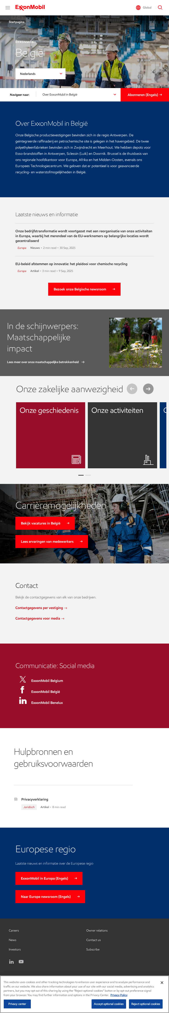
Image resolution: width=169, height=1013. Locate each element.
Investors (15, 949)
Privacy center (17, 1004)
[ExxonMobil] (32, 7)
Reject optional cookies (145, 1004)
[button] (8, 7)
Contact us (93, 940)
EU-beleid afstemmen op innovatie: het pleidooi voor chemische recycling (71, 264)
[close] (78, 409)
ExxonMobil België (45, 692)
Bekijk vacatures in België (40, 523)
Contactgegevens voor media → (39, 618)
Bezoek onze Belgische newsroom (80, 289)
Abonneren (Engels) (143, 95)
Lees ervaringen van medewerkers (47, 541)
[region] (84, 994)
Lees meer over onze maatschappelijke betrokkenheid (43, 362)
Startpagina (16, 22)
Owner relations (97, 930)
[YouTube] (21, 961)
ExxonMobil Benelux (47, 703)
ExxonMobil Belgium (47, 681)
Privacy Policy (118, 995)
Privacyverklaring (34, 799)
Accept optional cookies (109, 1004)
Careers (14, 930)
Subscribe (92, 949)
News (12, 940)
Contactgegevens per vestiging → (41, 608)
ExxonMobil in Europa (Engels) (44, 878)
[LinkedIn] (11, 961)
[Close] (162, 982)
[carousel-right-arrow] (148, 388)
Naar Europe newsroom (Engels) (46, 897)
